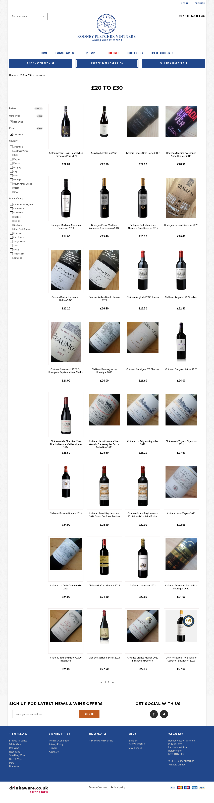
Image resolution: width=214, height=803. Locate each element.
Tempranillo (19, 253)
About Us (54, 751)
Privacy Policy (56, 744)
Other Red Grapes (21, 229)
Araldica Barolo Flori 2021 (104, 153)
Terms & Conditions (59, 740)
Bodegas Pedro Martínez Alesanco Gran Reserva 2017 (143, 227)
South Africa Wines (22, 184)
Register (200, 3)
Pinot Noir (18, 233)
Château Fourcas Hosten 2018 (66, 513)
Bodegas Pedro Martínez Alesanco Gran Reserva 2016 (104, 227)
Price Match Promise (102, 740)
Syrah (16, 249)
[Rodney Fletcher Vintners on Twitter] (163, 713)
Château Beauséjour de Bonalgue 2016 (104, 371)
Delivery (53, 748)
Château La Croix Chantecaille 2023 (66, 587)
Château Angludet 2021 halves (143, 297)
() (194, 16)
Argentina (18, 147)
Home (12, 75)
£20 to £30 (26, 75)
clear (39, 116)
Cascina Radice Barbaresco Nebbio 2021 (65, 299)
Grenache (18, 212)
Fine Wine (14, 766)
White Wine (15, 744)
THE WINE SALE (137, 744)
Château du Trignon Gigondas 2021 (181, 443)
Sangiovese (19, 241)
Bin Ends (133, 740)
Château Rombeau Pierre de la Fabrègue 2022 (181, 587)
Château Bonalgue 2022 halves (142, 369)
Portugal (17, 179)
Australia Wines (20, 151)
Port (11, 762)
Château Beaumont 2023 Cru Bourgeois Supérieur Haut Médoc (65, 371)
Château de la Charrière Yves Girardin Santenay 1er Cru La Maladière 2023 (104, 444)
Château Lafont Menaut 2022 (104, 585)
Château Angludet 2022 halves (181, 297)
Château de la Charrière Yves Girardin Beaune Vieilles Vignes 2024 (66, 444)
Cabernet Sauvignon (23, 204)
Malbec (17, 217)
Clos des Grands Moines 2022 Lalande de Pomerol (142, 659)
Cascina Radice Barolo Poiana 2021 (104, 299)
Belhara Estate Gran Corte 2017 (142, 153)
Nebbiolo (17, 225)
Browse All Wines (18, 740)
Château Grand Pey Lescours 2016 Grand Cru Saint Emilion (104, 515)
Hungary (17, 167)
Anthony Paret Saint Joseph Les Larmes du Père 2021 (66, 154)
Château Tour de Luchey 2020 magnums (66, 659)
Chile (15, 155)
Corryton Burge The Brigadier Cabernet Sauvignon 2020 (181, 659)
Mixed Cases (135, 748)
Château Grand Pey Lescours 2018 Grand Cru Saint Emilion (143, 515)
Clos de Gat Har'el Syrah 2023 (104, 657)
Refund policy (118, 787)
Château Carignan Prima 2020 (181, 369)
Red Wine (18, 122)
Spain (16, 188)
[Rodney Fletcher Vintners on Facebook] (153, 713)
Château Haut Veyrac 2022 (181, 513)
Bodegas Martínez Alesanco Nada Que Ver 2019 (181, 154)
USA (15, 192)
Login (184, 3)
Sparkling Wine (17, 755)
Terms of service (98, 787)
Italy (15, 171)
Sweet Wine (15, 759)
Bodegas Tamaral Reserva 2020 (181, 225)
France (16, 163)
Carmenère (18, 208)
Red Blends (18, 237)
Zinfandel (18, 258)
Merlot (16, 221)
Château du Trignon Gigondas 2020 (142, 443)
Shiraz (16, 245)
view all (38, 108)
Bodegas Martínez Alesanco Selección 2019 (66, 227)
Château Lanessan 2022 (143, 585)
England (17, 159)
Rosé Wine (14, 751)
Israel (16, 175)
